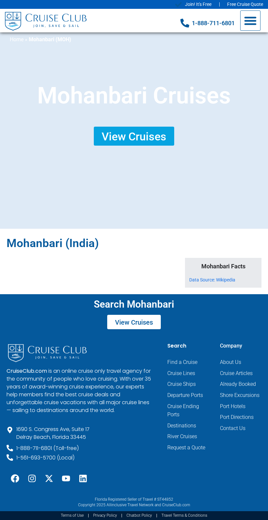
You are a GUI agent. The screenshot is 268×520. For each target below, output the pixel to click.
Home (17, 39)
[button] (250, 20)
